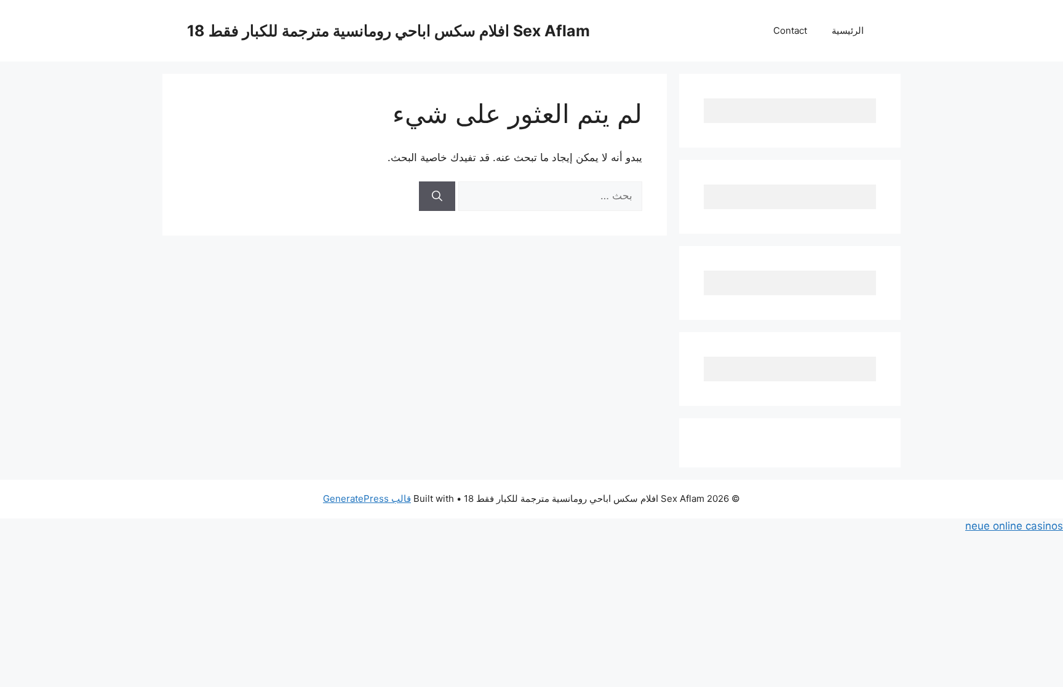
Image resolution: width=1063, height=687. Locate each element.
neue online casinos (1014, 526)
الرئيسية (848, 30)
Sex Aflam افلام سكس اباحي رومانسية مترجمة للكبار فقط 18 (388, 31)
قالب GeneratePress (367, 498)
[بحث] (437, 196)
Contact (790, 30)
